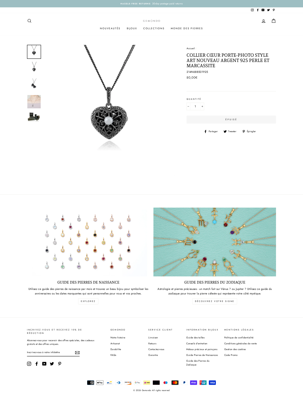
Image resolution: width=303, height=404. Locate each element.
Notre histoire (117, 337)
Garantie (153, 355)
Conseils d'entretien (196, 343)
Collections (154, 28)
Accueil (191, 48)
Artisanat (115, 343)
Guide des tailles (195, 337)
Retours (152, 343)
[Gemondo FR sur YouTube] (44, 364)
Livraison (153, 337)
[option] (151, 4)
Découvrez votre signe (214, 301)
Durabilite (115, 349)
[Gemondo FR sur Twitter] (52, 364)
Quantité (194, 99)
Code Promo (231, 355)
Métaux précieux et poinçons (201, 349)
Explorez (88, 301)
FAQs (113, 355)
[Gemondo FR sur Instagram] (29, 364)
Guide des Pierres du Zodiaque (197, 362)
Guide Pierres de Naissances (202, 355)
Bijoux (132, 28)
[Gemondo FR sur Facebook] (37, 364)
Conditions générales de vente (240, 343)
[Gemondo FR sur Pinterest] (60, 364)
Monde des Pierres (187, 28)
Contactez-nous (156, 349)
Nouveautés (110, 28)
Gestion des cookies (235, 349)
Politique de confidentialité (238, 337)
